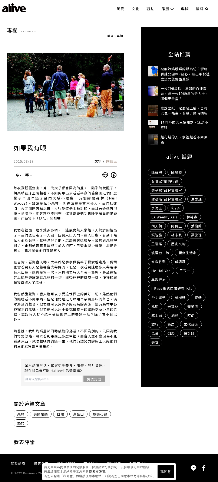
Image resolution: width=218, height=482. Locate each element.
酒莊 (174, 315)
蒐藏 (155, 333)
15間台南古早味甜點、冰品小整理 (184, 125)
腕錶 (198, 297)
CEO (171, 333)
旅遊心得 (100, 414)
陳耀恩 (156, 172)
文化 (136, 8)
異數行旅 (158, 279)
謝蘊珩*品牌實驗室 (166, 199)
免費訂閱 (94, 379)
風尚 (121, 8)
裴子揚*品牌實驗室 (166, 190)
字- (18, 175)
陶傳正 (111, 161)
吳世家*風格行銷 (164, 181)
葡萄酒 (192, 306)
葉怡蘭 (196, 225)
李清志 (156, 208)
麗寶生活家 (187, 252)
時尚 (191, 315)
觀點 (150, 8)
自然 (60, 414)
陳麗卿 (176, 172)
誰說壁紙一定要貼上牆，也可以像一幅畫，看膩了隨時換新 (184, 110)
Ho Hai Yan (161, 270)
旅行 (155, 324)
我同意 (165, 471)
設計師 (189, 333)
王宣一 (184, 270)
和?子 (175, 208)
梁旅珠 (196, 234)
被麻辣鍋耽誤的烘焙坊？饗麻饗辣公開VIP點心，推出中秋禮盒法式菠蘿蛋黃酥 (185, 74)
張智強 (156, 234)
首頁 (110, 36)
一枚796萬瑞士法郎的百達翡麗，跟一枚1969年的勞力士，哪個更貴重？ (185, 93)
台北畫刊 (158, 297)
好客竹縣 (158, 261)
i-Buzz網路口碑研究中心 (171, 288)
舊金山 (78, 414)
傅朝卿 (180, 261)
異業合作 (41, 463)
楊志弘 (176, 234)
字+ (28, 175)
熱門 (20, 423)
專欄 (185, 8)
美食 (155, 342)
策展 (165, 8)
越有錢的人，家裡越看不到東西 (184, 139)
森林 (20, 414)
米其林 (173, 306)
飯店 (171, 324)
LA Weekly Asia (164, 216)
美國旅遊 (40, 414)
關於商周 (18, 463)
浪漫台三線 (160, 252)
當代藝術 (191, 324)
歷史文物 (178, 243)
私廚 (155, 306)
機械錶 (180, 297)
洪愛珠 (196, 199)
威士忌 (156, 315)
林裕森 (191, 216)
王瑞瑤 (156, 243)
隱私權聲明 (97, 471)
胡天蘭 (156, 225)
